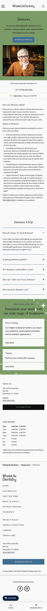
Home (6, 486)
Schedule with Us (23, 40)
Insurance (8, 512)
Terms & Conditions (13, 525)
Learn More (9, 342)
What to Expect (11, 501)
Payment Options (12, 507)
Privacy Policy (11, 520)
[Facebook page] (20, 588)
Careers (7, 530)
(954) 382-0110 (26, 90)
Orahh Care (9, 535)
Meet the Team (10, 496)
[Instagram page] (27, 588)
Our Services (10, 491)
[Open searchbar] (43, 6)
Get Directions (23, 407)
